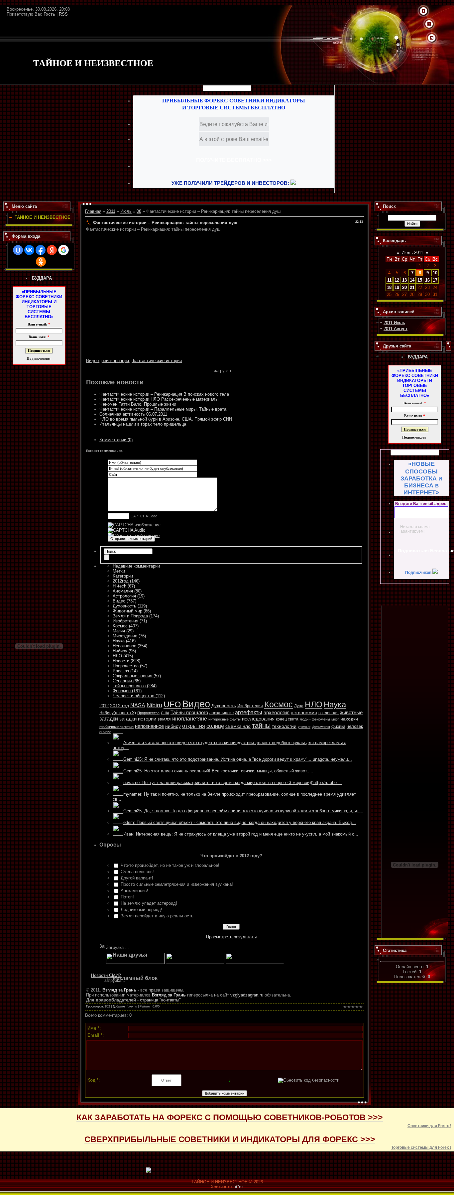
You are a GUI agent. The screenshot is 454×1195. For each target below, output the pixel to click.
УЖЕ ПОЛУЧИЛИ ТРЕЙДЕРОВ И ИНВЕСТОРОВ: (230, 183)
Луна (298, 706)
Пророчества (148, 713)
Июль (126, 211)
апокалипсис (221, 713)
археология (276, 712)
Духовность (223, 705)
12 (397, 280)
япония (105, 731)
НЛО (313, 704)
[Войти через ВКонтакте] (29, 250)
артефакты (248, 712)
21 (412, 287)
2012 (104, 706)
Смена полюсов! (137, 871)
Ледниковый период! (141, 909)
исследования (258, 719)
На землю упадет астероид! (149, 903)
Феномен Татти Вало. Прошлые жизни (137, 404)
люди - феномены (315, 719)
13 (404, 280)
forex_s (132, 1006)
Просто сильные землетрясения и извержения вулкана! (177, 884)
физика (338, 726)
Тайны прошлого (189, 712)
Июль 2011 (412, 252)
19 (397, 287)
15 (419, 280)
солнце (215, 726)
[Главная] (423, 11)
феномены (321, 727)
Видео (92, 360)
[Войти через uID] (18, 250)
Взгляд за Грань (119, 990)
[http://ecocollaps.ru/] (135, 962)
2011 (110, 211)
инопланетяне (189, 719)
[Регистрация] (429, 24)
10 (435, 272)
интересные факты (224, 719)
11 (389, 280)
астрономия (304, 712)
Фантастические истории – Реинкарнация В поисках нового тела (164, 394)
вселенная (328, 713)
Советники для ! (429, 1126)
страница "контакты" (160, 999)
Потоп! (127, 896)
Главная (93, 211)
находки (349, 719)
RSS (63, 14)
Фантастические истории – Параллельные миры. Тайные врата (162, 409)
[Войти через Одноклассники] (41, 262)
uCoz (239, 1186)
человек (355, 726)
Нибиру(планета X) (117, 713)
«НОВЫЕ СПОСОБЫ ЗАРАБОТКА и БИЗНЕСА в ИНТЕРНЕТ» (421, 478)
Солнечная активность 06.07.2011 (133, 414)
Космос (278, 704)
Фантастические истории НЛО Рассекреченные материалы (158, 399)
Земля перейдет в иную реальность (157, 915)
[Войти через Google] (63, 250)
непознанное (149, 726)
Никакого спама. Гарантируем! (414, 529)
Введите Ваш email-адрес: (421, 503)
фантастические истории (157, 360)
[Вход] (431, 38)
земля (164, 719)
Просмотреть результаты (231, 936)
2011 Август (395, 328)
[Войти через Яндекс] (52, 250)
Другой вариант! (137, 877)
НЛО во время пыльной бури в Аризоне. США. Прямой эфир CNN (165, 419)
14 (412, 280)
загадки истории (137, 719)
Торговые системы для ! (421, 1147)
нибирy (173, 726)
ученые (304, 727)
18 (389, 287)
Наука (335, 704)
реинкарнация (115, 360)
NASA (137, 705)
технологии (284, 726)
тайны (261, 725)
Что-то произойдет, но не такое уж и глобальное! (170, 865)
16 (427, 280)
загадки (108, 719)
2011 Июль (394, 322)
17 (435, 280)
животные (351, 712)
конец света (287, 719)
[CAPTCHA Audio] (126, 530)
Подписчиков (418, 572)
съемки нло (238, 726)
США (165, 713)
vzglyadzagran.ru (246, 995)
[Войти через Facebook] (41, 250)
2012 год (119, 705)
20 (404, 287)
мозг (335, 719)
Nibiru (154, 705)
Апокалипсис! (134, 890)
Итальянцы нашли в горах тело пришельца (142, 424)
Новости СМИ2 (106, 975)
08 (139, 211)
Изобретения (250, 706)
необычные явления (116, 727)
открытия (193, 726)
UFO (172, 704)
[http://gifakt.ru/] (195, 962)
